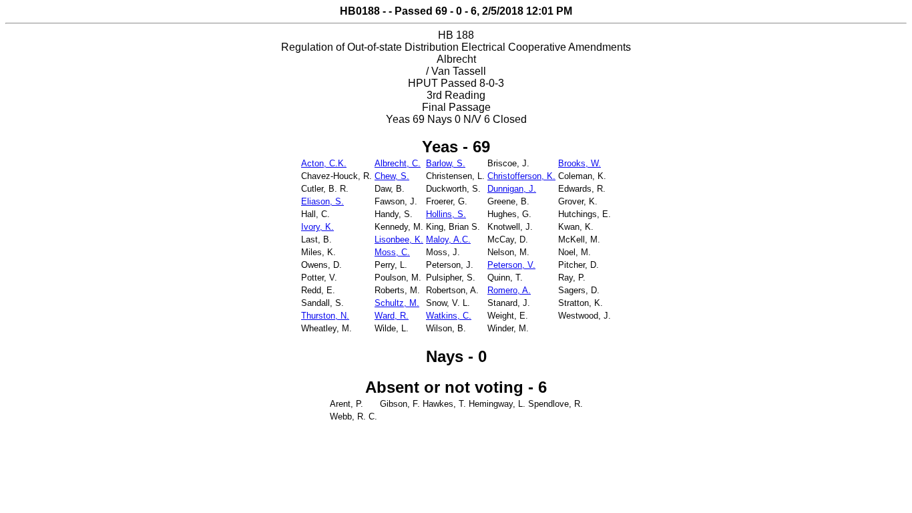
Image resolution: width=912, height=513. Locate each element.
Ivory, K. (317, 227)
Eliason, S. (322, 201)
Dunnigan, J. (511, 189)
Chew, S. (392, 176)
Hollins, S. (446, 214)
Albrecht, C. (398, 163)
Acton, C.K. (324, 163)
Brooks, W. (579, 163)
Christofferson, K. (521, 176)
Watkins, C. (448, 316)
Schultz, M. (397, 303)
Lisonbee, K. (399, 239)
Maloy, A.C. (448, 239)
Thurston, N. (325, 316)
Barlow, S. (445, 163)
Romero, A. (509, 290)
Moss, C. (392, 252)
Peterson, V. (511, 265)
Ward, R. (392, 316)
